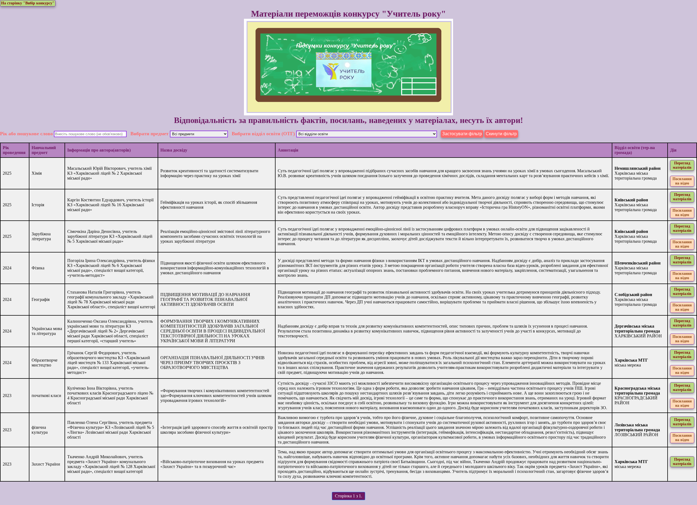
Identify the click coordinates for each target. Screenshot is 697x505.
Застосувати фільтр (462, 133)
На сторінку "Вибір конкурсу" (27, 3)
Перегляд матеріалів (682, 165)
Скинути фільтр (501, 133)
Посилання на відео (682, 181)
